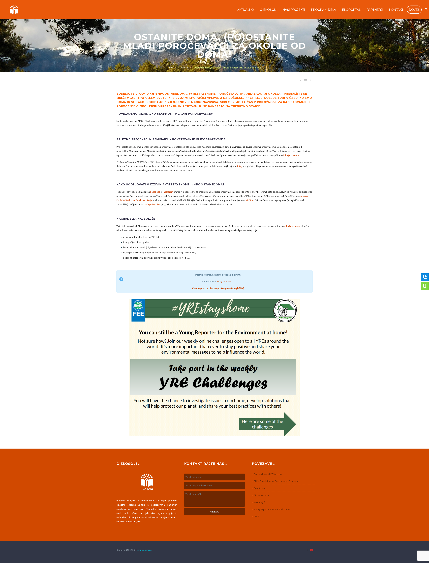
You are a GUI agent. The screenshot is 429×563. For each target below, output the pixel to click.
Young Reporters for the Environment (272, 509)
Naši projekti (294, 9)
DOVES (414, 9)
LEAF (256, 516)
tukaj (239, 166)
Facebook (155, 191)
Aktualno (245, 9)
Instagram (168, 191)
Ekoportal (351, 9)
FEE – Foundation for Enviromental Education (276, 481)
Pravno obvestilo (144, 550)
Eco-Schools (260, 488)
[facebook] (307, 550)
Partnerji (374, 9)
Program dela (323, 9)
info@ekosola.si (291, 155)
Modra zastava (261, 495)
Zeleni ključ (259, 502)
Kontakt (396, 9)
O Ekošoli (268, 9)
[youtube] (311, 550)
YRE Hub (250, 200)
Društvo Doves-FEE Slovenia (268, 474)
